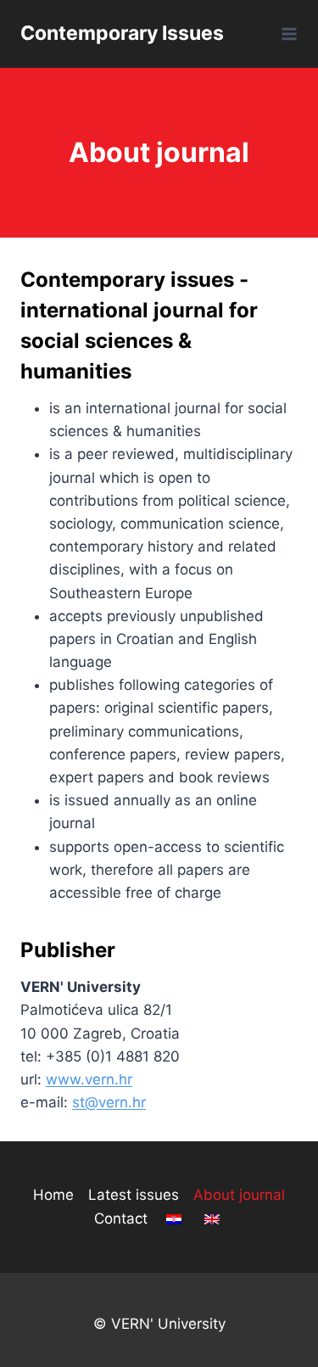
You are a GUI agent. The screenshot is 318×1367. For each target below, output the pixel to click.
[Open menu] (286, 33)
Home (53, 1194)
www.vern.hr (89, 1079)
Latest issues (133, 1194)
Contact (121, 1218)
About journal (239, 1194)
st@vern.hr (109, 1102)
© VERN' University (159, 1323)
